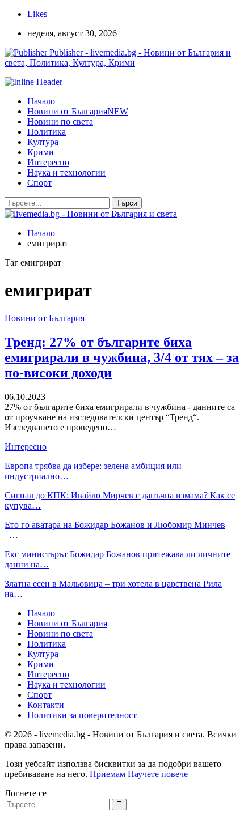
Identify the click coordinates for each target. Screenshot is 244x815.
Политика (46, 131)
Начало (41, 101)
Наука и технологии (66, 172)
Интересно (48, 162)
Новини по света (60, 121)
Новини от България (77, 111)
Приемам (107, 774)
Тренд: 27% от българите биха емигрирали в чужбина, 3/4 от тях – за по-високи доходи (122, 357)
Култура (42, 142)
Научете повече (158, 774)
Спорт (39, 182)
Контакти (45, 705)
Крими (40, 152)
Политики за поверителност (82, 715)
